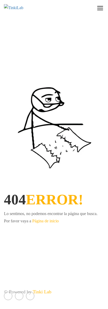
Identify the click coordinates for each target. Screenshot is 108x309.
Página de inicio (45, 221)
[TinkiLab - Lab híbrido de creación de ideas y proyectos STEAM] (26, 8)
